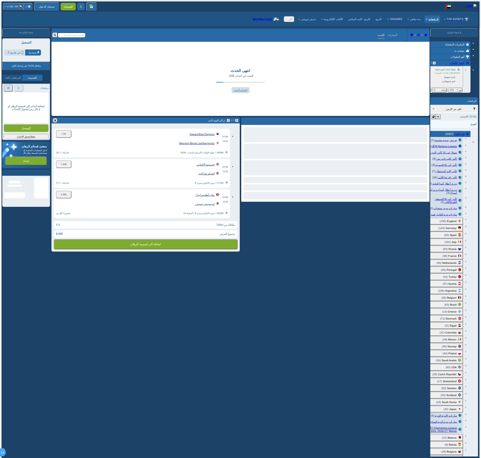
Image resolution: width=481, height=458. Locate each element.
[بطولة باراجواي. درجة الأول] (411, 35)
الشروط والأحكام (39, 88)
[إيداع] (81, 6)
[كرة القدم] (418, 35)
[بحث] (54, 35)
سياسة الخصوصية (12, 88)
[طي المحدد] (438, 116)
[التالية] (228, 120)
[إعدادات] (28, 6)
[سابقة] (434, 63)
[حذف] (55, 120)
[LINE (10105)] (426, 35)
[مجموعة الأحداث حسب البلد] (433, 116)
